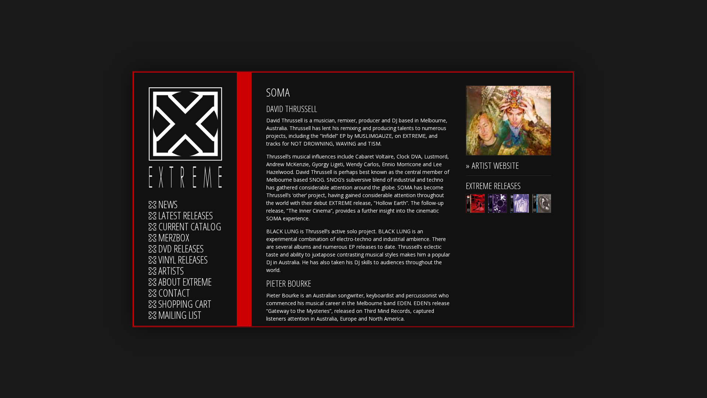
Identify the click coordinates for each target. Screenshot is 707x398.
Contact (174, 293)
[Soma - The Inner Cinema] (541, 203)
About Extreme (185, 282)
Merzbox (173, 238)
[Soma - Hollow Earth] (497, 203)
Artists (171, 271)
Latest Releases (185, 215)
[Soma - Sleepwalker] (519, 203)
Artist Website (495, 165)
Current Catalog (189, 227)
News (167, 204)
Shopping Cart (184, 304)
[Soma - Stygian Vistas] (475, 203)
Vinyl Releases (183, 260)
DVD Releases (181, 249)
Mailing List (179, 315)
